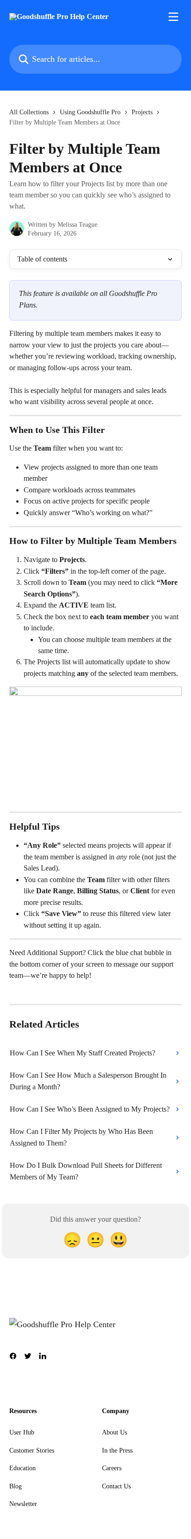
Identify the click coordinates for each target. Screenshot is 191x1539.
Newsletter (23, 1503)
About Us (114, 1432)
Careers (111, 1468)
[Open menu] (173, 16)
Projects (142, 112)
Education (22, 1468)
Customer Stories (31, 1450)
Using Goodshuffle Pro (90, 112)
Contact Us (116, 1486)
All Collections (29, 112)
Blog (15, 1486)
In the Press (117, 1450)
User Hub (21, 1432)
